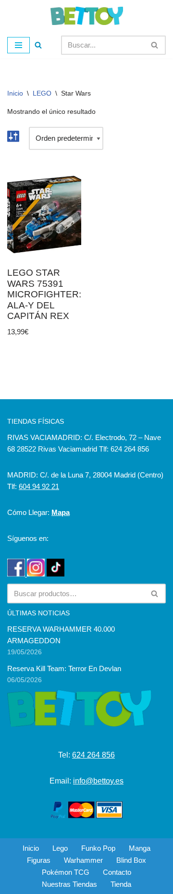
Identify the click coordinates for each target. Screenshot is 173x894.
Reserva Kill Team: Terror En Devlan (64, 668)
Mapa (60, 512)
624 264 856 (93, 755)
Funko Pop (98, 848)
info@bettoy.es (98, 781)
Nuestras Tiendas (69, 884)
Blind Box (131, 860)
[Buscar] (38, 45)
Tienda (121, 884)
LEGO (42, 93)
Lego (60, 848)
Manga (139, 848)
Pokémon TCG (65, 872)
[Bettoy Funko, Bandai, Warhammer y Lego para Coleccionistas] (86, 16)
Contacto (117, 872)
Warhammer (83, 860)
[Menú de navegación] (18, 45)
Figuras (38, 860)
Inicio (15, 93)
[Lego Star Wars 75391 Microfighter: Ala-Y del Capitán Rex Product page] (44, 214)
